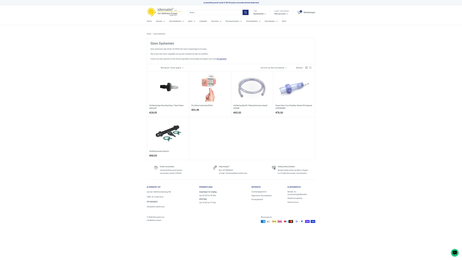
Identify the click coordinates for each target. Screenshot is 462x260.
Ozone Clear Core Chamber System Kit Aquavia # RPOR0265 (294, 106)
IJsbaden (203, 21)
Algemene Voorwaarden (261, 195)
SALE (284, 21)
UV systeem (221, 59)
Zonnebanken (252, 21)
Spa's (190, 21)
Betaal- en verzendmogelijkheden (297, 192)
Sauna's (159, 21)
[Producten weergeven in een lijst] (310, 68)
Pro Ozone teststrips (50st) (202, 105)
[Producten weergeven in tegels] (306, 68)
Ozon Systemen (159, 34)
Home (149, 21)
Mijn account (280, 13)
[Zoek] (246, 12)
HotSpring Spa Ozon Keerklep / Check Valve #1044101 (166, 106)
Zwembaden (270, 21)
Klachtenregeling (295, 198)
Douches (215, 21)
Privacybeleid (257, 199)
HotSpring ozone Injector (159, 151)
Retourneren (293, 202)
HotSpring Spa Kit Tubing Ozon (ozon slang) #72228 (250, 106)
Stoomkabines (175, 21)
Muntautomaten (232, 21)
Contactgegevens (259, 191)
